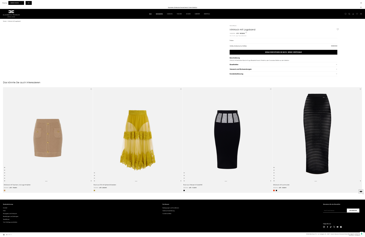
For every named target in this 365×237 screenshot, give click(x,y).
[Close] (361, 3)
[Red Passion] (274, 190)
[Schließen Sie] (360, 7)
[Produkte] (361, 14)
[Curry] (94, 190)
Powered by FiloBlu (359, 235)
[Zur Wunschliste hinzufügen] (337, 29)
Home (4, 21)
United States (14, 3)
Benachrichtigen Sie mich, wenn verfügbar (283, 52)
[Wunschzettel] (357, 14)
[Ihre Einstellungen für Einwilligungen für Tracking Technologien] (361, 233)
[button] (182, 7)
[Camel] (4, 190)
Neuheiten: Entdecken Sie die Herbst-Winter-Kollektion (182, 7)
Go (29, 3)
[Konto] (353, 14)
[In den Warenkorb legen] (91, 181)
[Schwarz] (184, 190)
